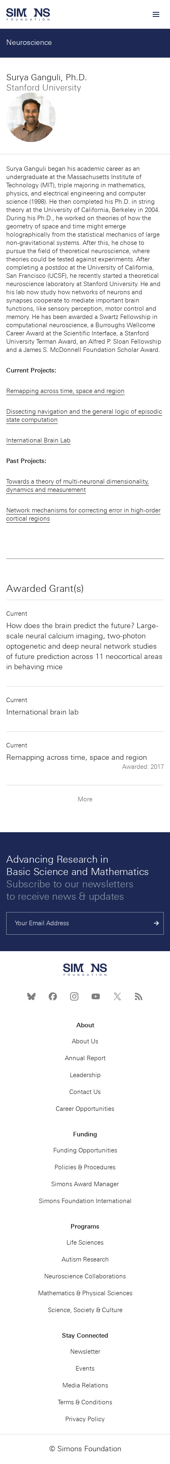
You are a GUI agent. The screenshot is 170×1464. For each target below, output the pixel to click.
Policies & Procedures (85, 1167)
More (85, 799)
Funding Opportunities (85, 1150)
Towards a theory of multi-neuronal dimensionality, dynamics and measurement (77, 485)
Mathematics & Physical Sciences (85, 1293)
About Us (85, 1041)
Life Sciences (85, 1242)
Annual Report (85, 1058)
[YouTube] (96, 996)
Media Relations (85, 1385)
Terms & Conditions (85, 1402)
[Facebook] (53, 996)
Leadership (85, 1075)
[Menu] (155, 14)
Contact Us (85, 1092)
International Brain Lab (38, 440)
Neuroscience (29, 42)
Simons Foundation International (85, 1201)
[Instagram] (74, 996)
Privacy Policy (85, 1419)
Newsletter (85, 1351)
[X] (117, 996)
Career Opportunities (85, 1109)
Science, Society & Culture (85, 1310)
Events (85, 1368)
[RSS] (139, 996)
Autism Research (85, 1259)
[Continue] (156, 923)
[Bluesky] (31, 996)
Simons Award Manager (85, 1184)
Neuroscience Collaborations (85, 1276)
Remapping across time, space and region (65, 391)
